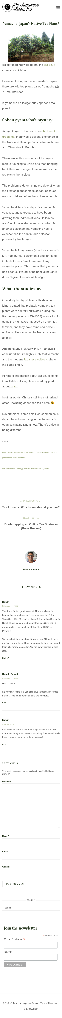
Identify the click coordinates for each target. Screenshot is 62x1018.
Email (5, 851)
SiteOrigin (32, 1008)
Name (5, 836)
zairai (13, 386)
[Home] (20, 11)
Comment (7, 781)
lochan (5, 719)
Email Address (14, 939)
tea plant (49, 64)
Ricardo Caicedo (31, 569)
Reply (5, 657)
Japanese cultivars (35, 359)
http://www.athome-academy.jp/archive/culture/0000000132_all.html (25, 469)
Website (6, 866)
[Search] (56, 906)
